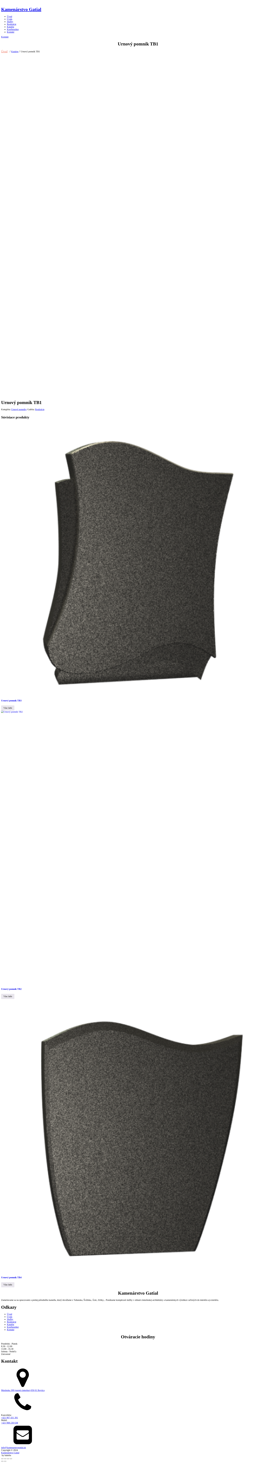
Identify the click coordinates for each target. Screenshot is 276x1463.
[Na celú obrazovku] (5, 1458)
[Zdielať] (8, 1458)
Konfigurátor (13, 29)
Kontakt (10, 32)
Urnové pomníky (19, 409)
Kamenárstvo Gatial (10, 1452)
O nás (9, 19)
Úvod (9, 16)
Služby (10, 21)
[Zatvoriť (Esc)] (11, 1458)
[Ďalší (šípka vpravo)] (5, 1461)
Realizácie (11, 24)
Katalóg (10, 27)
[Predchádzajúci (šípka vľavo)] (2, 1461)
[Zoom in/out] (2, 1458)
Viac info (7, 708)
